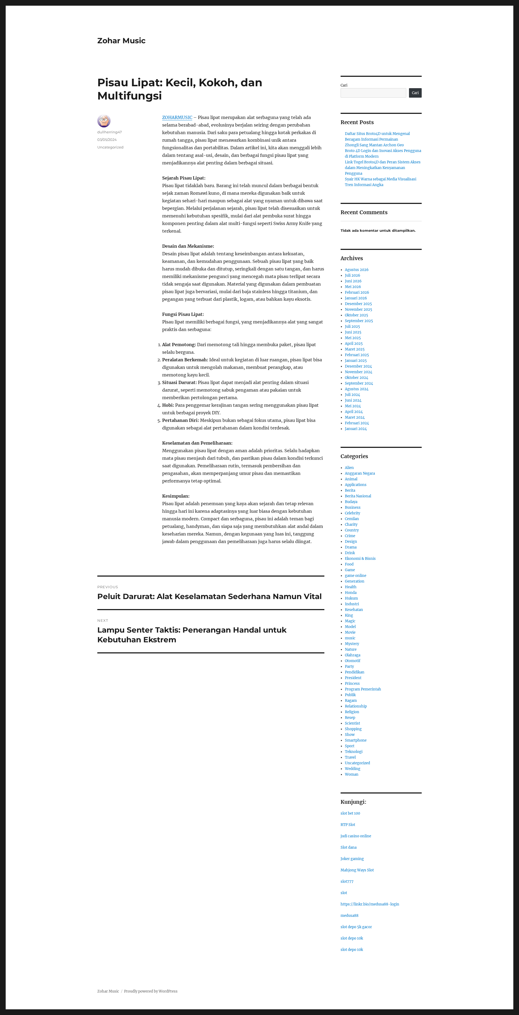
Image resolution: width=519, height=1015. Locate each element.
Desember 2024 (358, 366)
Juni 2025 (353, 332)
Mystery (352, 644)
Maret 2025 (355, 349)
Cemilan (352, 519)
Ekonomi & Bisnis (360, 558)
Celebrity (352, 513)
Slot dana (349, 847)
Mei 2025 (353, 338)
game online (355, 575)
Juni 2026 (353, 281)
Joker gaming (352, 859)
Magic (350, 621)
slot (344, 893)
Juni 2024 (353, 400)
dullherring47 (109, 132)
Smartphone (356, 740)
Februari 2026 (357, 292)
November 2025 (358, 309)
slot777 (347, 881)
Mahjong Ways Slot (357, 870)
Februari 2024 (357, 423)
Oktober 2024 (356, 377)
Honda (351, 592)
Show (350, 734)
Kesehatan (354, 609)
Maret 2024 (355, 417)
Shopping (353, 729)
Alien (349, 467)
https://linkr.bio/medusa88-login (370, 904)
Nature (351, 649)
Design (351, 541)
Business (353, 507)
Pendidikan (354, 672)
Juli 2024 (352, 394)
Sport (349, 746)
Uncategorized (110, 147)
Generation (354, 581)
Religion (352, 712)
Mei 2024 (353, 406)
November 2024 (358, 372)
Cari (344, 85)
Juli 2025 (352, 326)
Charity (351, 524)
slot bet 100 (350, 813)
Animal (351, 479)
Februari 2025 (357, 355)
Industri (352, 604)
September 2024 (359, 383)
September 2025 (359, 321)
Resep (350, 717)
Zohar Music (121, 40)
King (349, 615)
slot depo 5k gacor (356, 927)
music (350, 638)
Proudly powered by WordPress (151, 991)
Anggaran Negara (360, 473)
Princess (352, 683)
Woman (351, 774)
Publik (350, 695)
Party (349, 666)
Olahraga (352, 655)
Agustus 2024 (356, 389)
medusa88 (349, 915)
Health (351, 587)
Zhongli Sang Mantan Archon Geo (374, 145)
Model (350, 626)
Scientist (352, 723)
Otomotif (352, 661)
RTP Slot (348, 824)
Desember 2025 (358, 304)
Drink (350, 553)
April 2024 (354, 411)
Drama (351, 547)
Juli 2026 (352, 275)
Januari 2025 (356, 360)
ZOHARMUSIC (177, 117)
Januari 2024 (356, 429)
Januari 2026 (356, 298)
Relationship (356, 706)
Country (352, 530)
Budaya (351, 502)
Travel (350, 757)
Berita (350, 490)
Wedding (352, 768)
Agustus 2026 (357, 269)
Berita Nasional (358, 496)
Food (349, 564)
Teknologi (353, 751)
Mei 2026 (353, 287)
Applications (356, 484)
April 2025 (354, 343)
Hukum (351, 598)
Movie (350, 632)
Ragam (351, 700)
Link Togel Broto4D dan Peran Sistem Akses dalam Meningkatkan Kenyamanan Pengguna (383, 168)
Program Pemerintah (363, 689)
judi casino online (356, 836)
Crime (350, 536)
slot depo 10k (352, 938)
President (353, 678)
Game (350, 570)
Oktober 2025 (356, 315)
